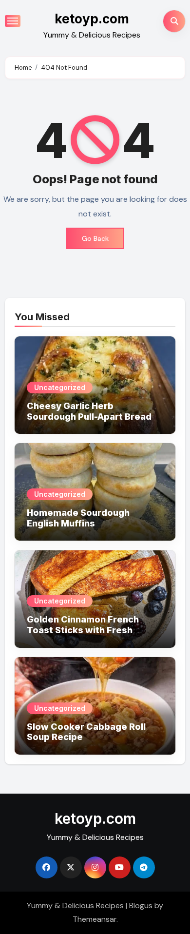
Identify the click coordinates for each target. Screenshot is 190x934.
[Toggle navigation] (12, 21)
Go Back (95, 238)
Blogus (140, 905)
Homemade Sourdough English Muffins (78, 517)
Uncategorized (59, 387)
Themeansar (94, 919)
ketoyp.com (92, 18)
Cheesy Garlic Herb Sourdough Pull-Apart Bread (89, 411)
